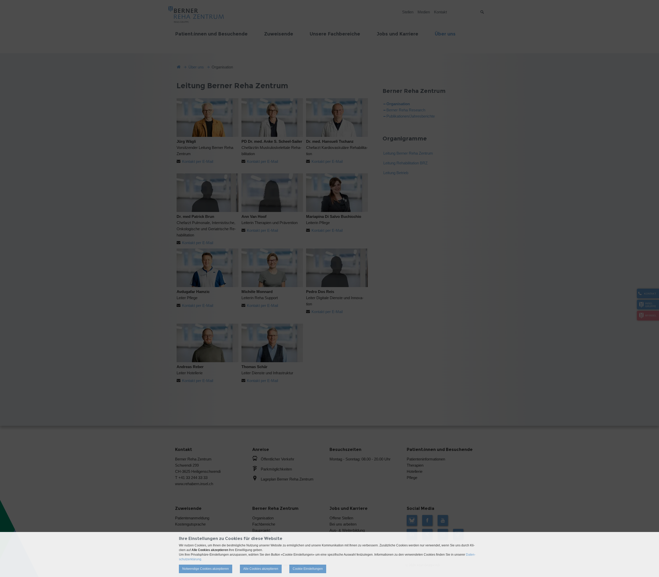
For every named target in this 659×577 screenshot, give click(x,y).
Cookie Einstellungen (308, 569)
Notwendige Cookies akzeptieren (205, 569)
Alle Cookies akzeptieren (260, 569)
